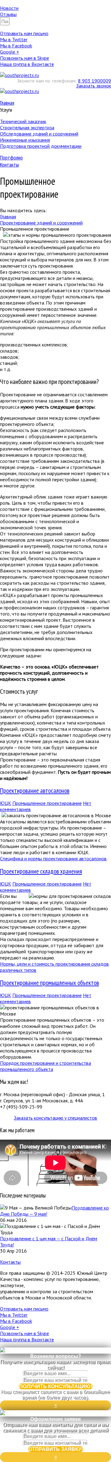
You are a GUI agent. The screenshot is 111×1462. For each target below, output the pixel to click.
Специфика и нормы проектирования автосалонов (53, 858)
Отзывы (8, 14)
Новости (9, 8)
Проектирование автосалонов (34, 790)
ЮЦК (5, 803)
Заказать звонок (93, 86)
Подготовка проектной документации (40, 146)
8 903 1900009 (94, 81)
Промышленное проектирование (47, 803)
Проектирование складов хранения (41, 871)
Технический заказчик (23, 121)
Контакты (9, 164)
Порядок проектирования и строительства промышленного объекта (45, 1066)
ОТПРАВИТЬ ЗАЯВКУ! (55, 1449)
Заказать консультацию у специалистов (55, 1118)
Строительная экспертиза (27, 127)
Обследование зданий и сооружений (39, 134)
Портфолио (11, 157)
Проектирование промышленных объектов (49, 983)
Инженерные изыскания (25, 140)
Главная (7, 102)
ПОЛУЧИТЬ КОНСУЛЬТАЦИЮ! (55, 1386)
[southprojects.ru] (19, 75)
